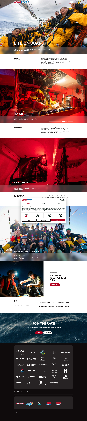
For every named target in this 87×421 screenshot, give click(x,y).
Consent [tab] (28, 203)
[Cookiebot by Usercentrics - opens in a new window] (60, 200)
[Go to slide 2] (58, 121)
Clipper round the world (21, 2)
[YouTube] (18, 391)
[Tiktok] (28, 391)
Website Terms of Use (24, 412)
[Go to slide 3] (64, 121)
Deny (29, 220)
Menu (71, 2)
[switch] (37, 216)
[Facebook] (21, 391)
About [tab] (58, 203)
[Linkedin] (24, 391)
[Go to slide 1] (52, 121)
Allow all (58, 220)
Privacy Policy (16, 412)
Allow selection (43, 220)
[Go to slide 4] (70, 121)
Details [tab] (43, 203)
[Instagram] (15, 391)
